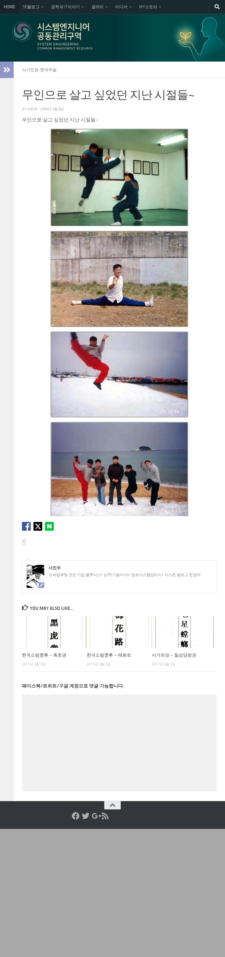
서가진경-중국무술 (39, 69)
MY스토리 (148, 6)
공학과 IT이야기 (65, 6)
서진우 (32, 109)
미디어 (121, 6)
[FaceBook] (76, 816)
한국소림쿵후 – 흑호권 (44, 655)
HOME (9, 6)
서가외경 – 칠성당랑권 (174, 655)
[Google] (95, 816)
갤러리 (97, 6)
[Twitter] (85, 816)
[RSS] (105, 816)
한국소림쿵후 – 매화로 (109, 655)
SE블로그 (31, 6)
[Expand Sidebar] (7, 70)
